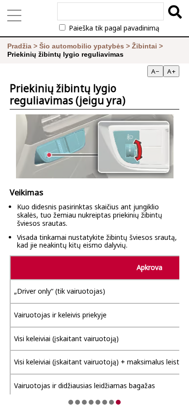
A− (155, 71)
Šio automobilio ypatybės (81, 46)
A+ (171, 71)
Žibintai (144, 46)
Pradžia (19, 46)
